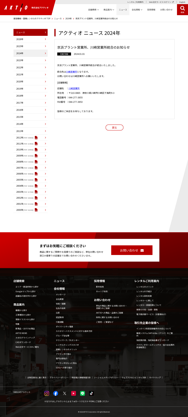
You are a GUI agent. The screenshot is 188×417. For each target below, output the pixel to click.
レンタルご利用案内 (135, 2)
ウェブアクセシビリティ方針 (134, 377)
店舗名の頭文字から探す (26, 296)
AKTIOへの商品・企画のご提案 (109, 312)
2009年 (19, 155)
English (182, 2)
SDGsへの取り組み (64, 367)
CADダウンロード (23, 342)
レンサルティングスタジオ (67, 345)
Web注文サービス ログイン (160, 2)
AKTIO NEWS (21, 333)
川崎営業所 (71, 71)
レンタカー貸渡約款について (148, 305)
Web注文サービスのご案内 (27, 347)
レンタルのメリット (145, 286)
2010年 (19, 149)
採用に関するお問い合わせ (107, 317)
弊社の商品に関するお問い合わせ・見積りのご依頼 (111, 306)
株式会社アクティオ (40, 7)
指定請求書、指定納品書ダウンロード (152, 340)
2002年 (19, 197)
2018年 (19, 95)
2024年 (68, 18)
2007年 (19, 167)
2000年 (19, 209)
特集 (17, 324)
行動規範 (60, 322)
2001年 (19, 203)
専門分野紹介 (61, 358)
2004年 (19, 185)
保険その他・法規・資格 (147, 309)
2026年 (19, 39)
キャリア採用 (102, 291)
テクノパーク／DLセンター (67, 340)
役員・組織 (61, 303)
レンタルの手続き (144, 291)
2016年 (19, 109)
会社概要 (60, 299)
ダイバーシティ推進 (64, 326)
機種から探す (21, 310)
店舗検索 (18, 281)
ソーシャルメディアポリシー (106, 377)
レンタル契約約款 (144, 296)
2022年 (19, 67)
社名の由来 (61, 308)
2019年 (19, 88)
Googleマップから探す (26, 291)
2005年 (19, 179)
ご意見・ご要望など (104, 322)
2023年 (19, 60)
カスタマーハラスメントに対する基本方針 (74, 331)
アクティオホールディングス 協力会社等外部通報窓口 (155, 346)
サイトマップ (155, 377)
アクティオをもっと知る (66, 363)
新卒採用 (100, 286)
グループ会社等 (62, 335)
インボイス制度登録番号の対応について (153, 328)
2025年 (19, 46)
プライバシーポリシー (59, 377)
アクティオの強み (63, 354)
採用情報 (151, 9)
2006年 (19, 173)
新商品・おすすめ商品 (25, 328)
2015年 (19, 116)
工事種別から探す (23, 315)
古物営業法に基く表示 (37, 377)
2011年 (19, 143)
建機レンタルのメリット (66, 349)
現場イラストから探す (25, 319)
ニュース (58, 18)
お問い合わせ (102, 300)
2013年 (19, 131)
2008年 (19, 161)
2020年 (19, 81)
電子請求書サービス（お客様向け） (151, 314)
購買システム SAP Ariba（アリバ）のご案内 (154, 334)
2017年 (19, 102)
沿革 (58, 312)
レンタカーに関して (145, 300)
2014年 (19, 123)
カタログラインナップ (25, 337)
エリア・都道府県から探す (27, 286)
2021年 (19, 74)
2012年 (19, 137)
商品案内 (18, 304)
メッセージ (61, 294)
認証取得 (60, 317)
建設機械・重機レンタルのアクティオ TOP (31, 18)
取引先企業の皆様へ (146, 323)
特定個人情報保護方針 (81, 377)
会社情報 (59, 288)
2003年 (19, 191)
